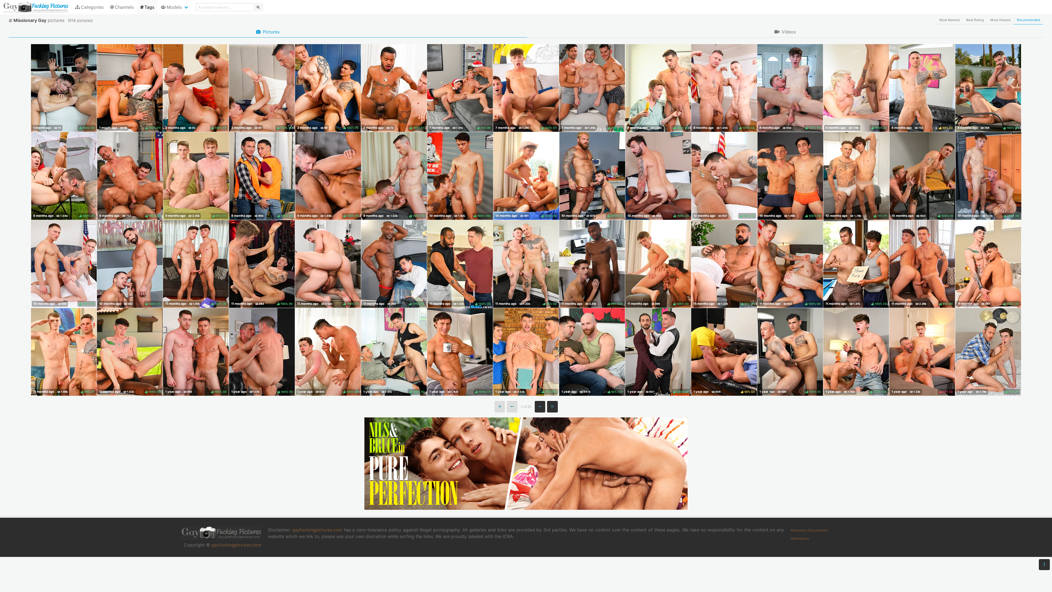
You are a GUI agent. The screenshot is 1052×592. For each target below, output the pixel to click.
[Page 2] (540, 406)
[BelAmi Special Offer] (526, 508)
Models (174, 7)
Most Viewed (1000, 20)
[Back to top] (1044, 564)
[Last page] (552, 406)
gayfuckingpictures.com (236, 545)
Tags (149, 7)
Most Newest (949, 20)
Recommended (1028, 20)
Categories (92, 7)
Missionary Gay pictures (809, 530)
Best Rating (975, 20)
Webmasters (800, 538)
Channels (124, 7)
